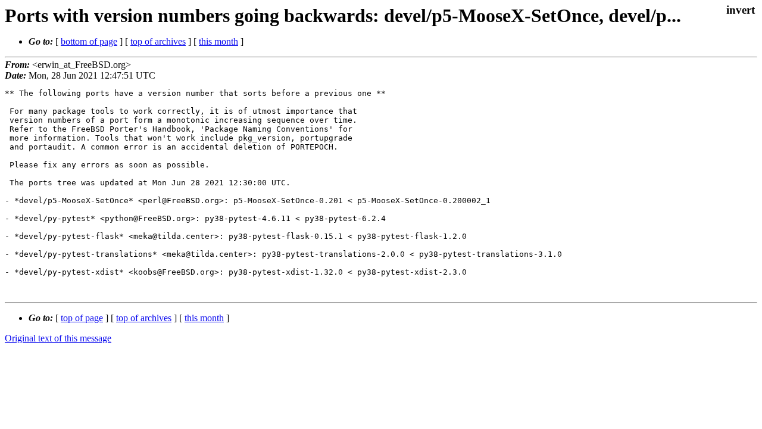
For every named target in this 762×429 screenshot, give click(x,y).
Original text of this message (58, 338)
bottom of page (89, 41)
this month (218, 41)
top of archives (158, 41)
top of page (82, 318)
